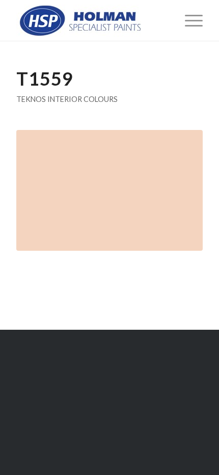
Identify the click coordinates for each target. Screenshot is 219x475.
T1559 (44, 78)
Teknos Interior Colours (67, 99)
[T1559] (109, 190)
